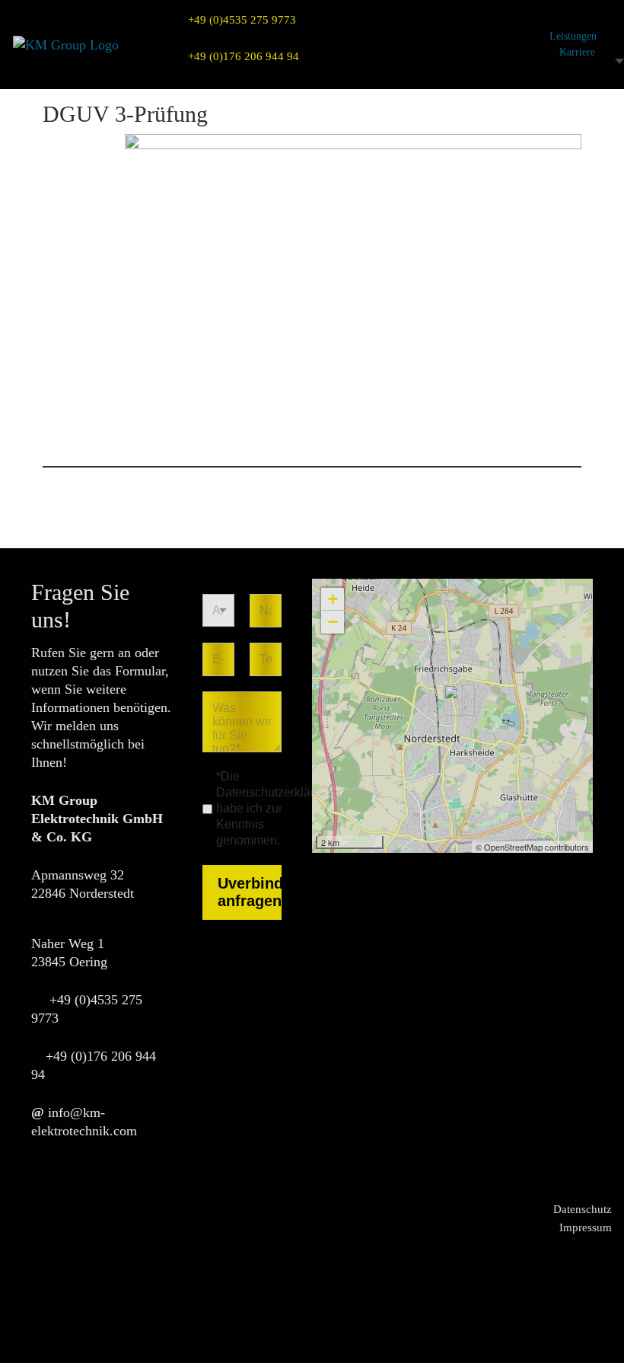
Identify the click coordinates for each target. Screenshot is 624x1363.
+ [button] (333, 598)
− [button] (333, 621)
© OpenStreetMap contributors (532, 847)
